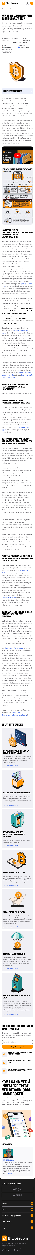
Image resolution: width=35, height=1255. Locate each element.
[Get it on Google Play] (17, 1189)
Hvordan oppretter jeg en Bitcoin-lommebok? (16, 751)
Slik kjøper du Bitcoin (14, 872)
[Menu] (31, 3)
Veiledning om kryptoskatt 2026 (16, 996)
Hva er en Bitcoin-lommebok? (17, 792)
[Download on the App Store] (17, 1195)
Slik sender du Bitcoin (14, 912)
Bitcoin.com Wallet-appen (14, 648)
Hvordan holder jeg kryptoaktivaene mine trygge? (14, 834)
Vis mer (9, 1173)
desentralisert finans (9, 597)
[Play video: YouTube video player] (17, 155)
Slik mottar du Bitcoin (14, 954)
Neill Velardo (8, 1160)
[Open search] (27, 3)
